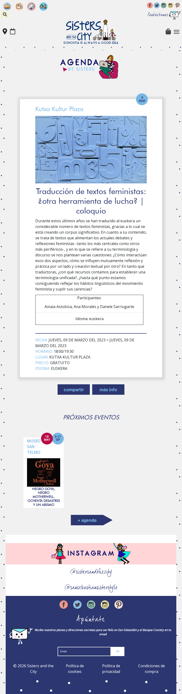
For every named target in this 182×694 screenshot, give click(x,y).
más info (108, 389)
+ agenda (86, 520)
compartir (74, 389)
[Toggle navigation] (176, 32)
